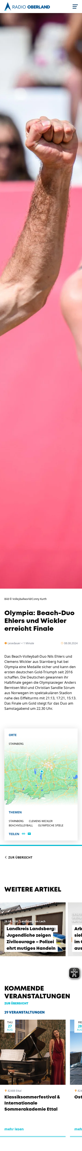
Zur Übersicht (19, 857)
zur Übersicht (16, 1003)
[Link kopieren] (23, 834)
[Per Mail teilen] (29, 834)
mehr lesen (14, 1129)
